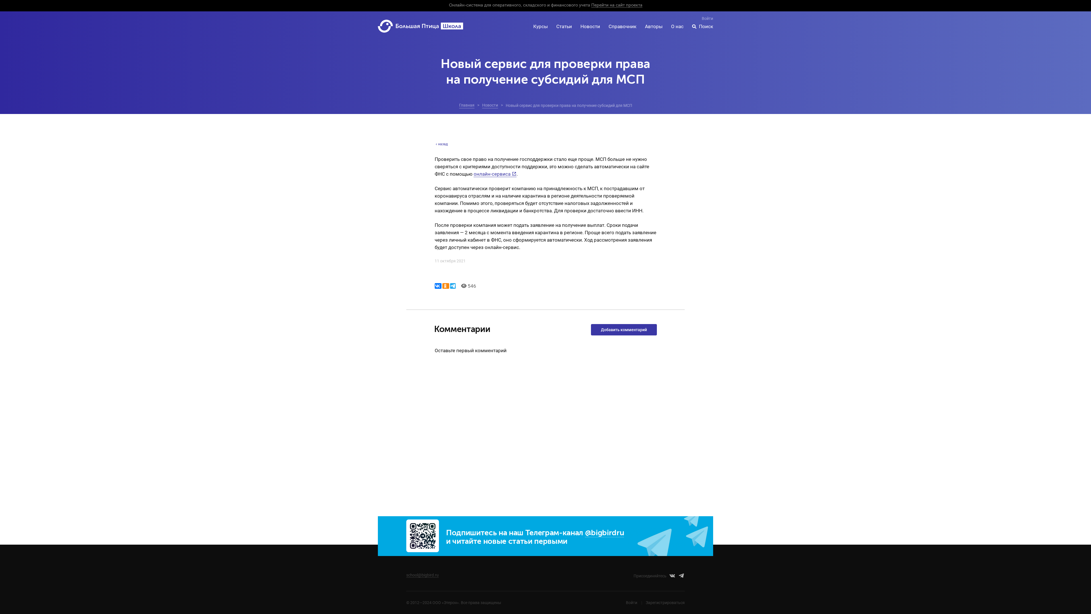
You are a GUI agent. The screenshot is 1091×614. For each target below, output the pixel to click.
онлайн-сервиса (492, 174)
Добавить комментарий (624, 329)
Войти (707, 18)
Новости (590, 26)
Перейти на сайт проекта (616, 5)
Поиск (706, 26)
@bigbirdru (604, 533)
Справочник (622, 26)
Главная (466, 105)
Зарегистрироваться (665, 602)
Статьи (564, 26)
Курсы (540, 26)
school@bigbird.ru (422, 575)
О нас (677, 26)
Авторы (654, 26)
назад (443, 144)
